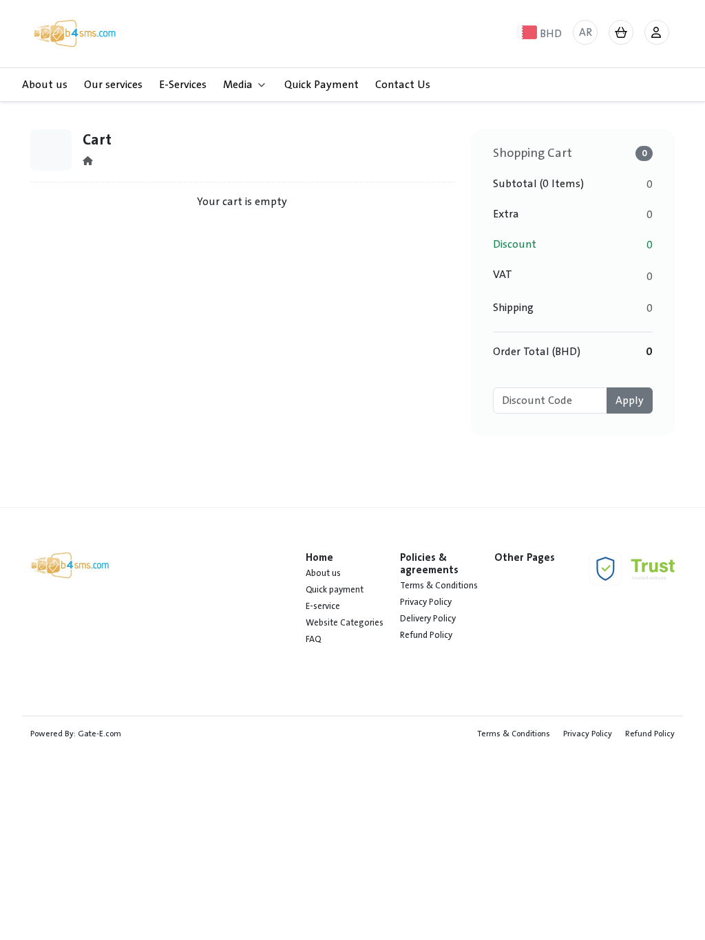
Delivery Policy (428, 618)
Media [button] (238, 85)
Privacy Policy (426, 602)
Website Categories (344, 622)
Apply (629, 400)
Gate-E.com (99, 733)
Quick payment (335, 589)
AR (585, 32)
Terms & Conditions (439, 585)
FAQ (313, 639)
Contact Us (402, 85)
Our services (113, 85)
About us (44, 85)
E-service (323, 606)
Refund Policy (426, 635)
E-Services (183, 85)
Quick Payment (321, 85)
